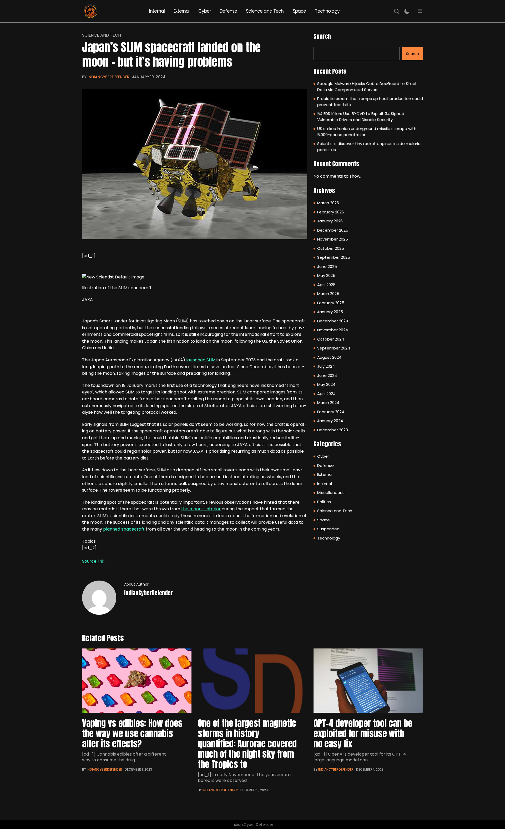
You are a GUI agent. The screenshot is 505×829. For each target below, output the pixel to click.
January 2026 (330, 221)
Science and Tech (265, 11)
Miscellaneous (331, 492)
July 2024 (326, 366)
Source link (93, 561)
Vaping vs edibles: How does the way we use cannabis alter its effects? (132, 733)
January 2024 (330, 420)
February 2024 (330, 411)
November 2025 (332, 239)
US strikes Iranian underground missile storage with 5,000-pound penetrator (366, 131)
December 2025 (332, 230)
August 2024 (329, 357)
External (181, 11)
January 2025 (330, 311)
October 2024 (330, 339)
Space (299, 11)
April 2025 (326, 284)
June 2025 (327, 266)
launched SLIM (200, 360)
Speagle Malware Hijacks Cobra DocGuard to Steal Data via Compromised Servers (366, 86)
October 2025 (330, 248)
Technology (327, 11)
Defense (228, 11)
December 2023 (332, 430)
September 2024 (333, 348)
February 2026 (330, 212)
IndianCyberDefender (108, 76)
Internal (157, 11)
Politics (324, 502)
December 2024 (332, 321)
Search (322, 36)
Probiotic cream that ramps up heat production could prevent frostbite (370, 101)
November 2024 (332, 330)
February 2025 (330, 303)
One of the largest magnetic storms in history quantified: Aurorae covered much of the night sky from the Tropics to (247, 743)
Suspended (328, 529)
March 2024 (328, 402)
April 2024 (326, 393)
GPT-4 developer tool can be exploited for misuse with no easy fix (363, 733)
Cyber (204, 11)
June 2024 (327, 375)
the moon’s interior (201, 509)
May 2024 (326, 384)
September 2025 (333, 257)
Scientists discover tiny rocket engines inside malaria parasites (369, 146)
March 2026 (328, 203)
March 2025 (328, 293)
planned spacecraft (124, 529)
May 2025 (326, 275)
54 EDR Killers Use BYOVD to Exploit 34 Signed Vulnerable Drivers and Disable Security (360, 116)
